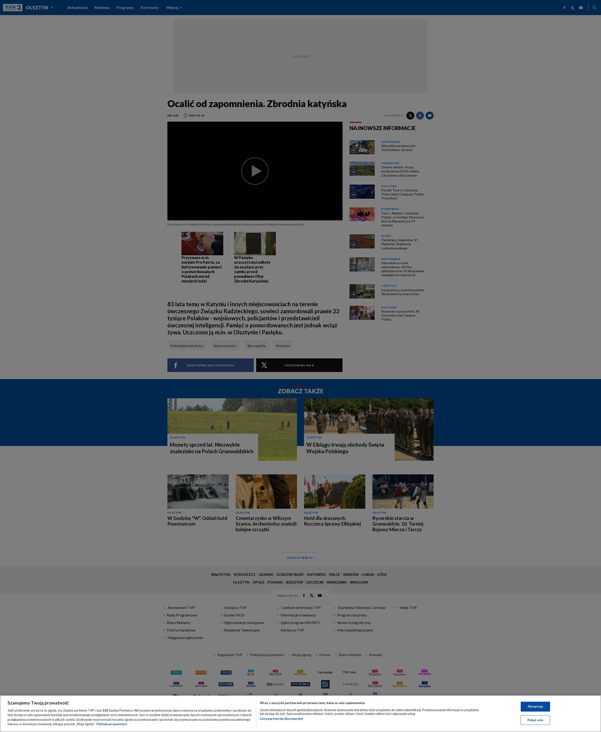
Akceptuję (535, 706)
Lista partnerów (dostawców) (281, 718)
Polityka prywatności (111, 724)
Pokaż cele (535, 720)
